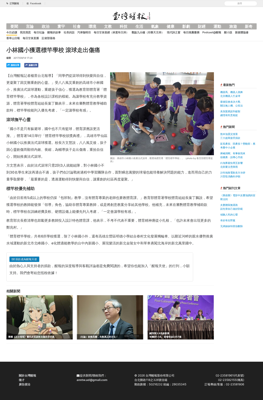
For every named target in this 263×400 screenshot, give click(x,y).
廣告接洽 (24, 384)
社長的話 (69, 32)
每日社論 (39, 32)
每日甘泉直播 (31, 38)
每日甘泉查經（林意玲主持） (111, 32)
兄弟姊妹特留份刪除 (231, 226)
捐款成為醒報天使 (26, 259)
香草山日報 (13, 38)
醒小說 (228, 32)
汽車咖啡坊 (84, 32)
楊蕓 (8, 57)
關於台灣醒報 (27, 375)
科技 (123, 26)
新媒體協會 (242, 32)
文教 (108, 26)
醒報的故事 (54, 32)
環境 (92, 26)
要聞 (14, 26)
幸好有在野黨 (227, 220)
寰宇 (61, 26)
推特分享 (14, 65)
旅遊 (233, 26)
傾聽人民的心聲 (229, 214)
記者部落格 (48, 38)
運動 (217, 26)
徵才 (22, 380)
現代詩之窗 (173, 32)
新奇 (249, 26)
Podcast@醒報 (211, 32)
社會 (77, 26)
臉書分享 (32, 65)
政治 (45, 26)
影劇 (186, 26)
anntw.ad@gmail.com (92, 380)
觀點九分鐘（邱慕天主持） (148, 32)
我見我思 (25, 32)
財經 (202, 26)
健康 (170, 26)
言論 (30, 26)
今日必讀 (11, 32)
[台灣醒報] (131, 15)
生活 (139, 26)
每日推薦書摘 (191, 32)
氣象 (155, 26)
